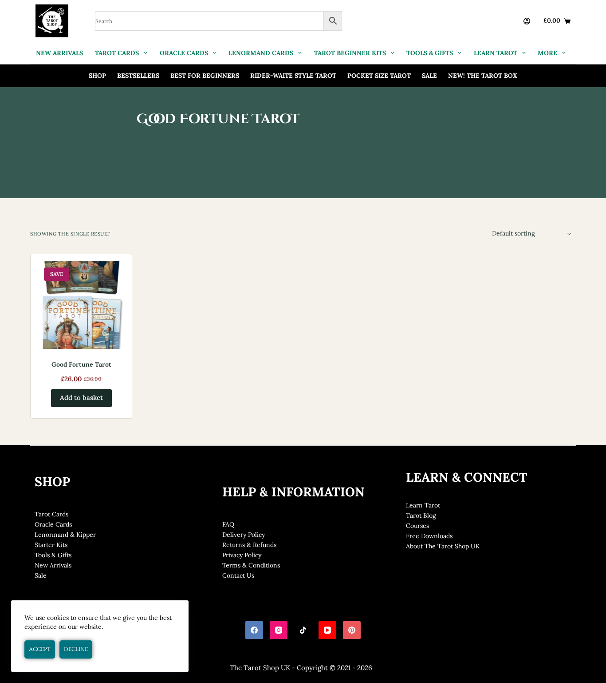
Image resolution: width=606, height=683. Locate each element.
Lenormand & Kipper (65, 535)
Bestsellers (138, 76)
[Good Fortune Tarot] (81, 305)
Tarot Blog (421, 515)
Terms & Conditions (251, 565)
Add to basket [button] (81, 397)
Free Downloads (429, 536)
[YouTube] (327, 630)
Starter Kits (51, 545)
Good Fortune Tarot (81, 364)
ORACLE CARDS (184, 53)
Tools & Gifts (53, 555)
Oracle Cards (53, 524)
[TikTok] (303, 630)
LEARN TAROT (495, 53)
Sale (429, 76)
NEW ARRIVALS (59, 53)
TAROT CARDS (117, 53)
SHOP (97, 76)
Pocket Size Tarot (379, 76)
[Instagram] (278, 630)
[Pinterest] (352, 630)
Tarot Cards (51, 514)
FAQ (228, 524)
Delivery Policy (243, 535)
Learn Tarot (423, 505)
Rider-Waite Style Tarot (293, 76)
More (547, 53)
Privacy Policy (241, 555)
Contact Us (238, 575)
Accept (40, 649)
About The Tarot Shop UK (443, 546)
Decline (76, 649)
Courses (417, 526)
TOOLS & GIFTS (429, 53)
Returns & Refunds (249, 545)
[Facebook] (254, 630)
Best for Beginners (204, 76)
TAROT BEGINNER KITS (350, 53)
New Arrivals (53, 565)
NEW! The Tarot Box (482, 76)
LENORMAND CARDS (260, 53)
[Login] (526, 21)
